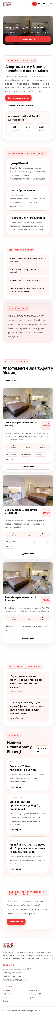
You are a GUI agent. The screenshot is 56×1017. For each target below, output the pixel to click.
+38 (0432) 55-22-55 (12, 976)
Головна (6, 990)
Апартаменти (35, 990)
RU (39, 3)
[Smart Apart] (7, 4)
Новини (6, 997)
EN (44, 3)
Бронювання (8, 994)
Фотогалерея (35, 994)
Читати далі (15, 787)
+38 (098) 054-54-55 (12, 972)
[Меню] (50, 3)
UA (34, 3)
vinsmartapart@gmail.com (14, 980)
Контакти (7, 1001)
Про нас (32, 997)
